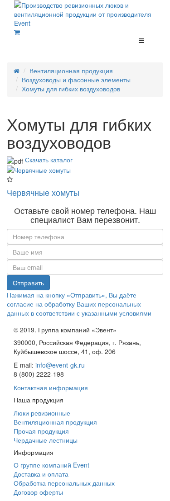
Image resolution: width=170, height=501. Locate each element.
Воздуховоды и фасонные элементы (76, 79)
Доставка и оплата (41, 473)
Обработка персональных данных (64, 482)
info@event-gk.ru (60, 364)
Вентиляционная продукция (71, 70)
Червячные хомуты (43, 192)
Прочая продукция (41, 430)
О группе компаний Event (51, 464)
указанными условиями (116, 312)
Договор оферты (38, 491)
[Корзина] (17, 32)
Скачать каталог (49, 159)
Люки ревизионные (42, 412)
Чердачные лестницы (46, 439)
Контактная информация (51, 387)
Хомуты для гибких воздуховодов (71, 88)
